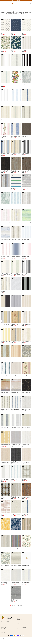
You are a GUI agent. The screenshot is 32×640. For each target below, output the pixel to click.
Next (21, 605)
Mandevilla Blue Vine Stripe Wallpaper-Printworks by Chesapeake (15, 410)
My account (18, 624)
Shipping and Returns (19, 619)
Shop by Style (3, 628)
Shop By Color (3, 632)
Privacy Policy (18, 620)
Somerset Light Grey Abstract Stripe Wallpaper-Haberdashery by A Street (26, 410)
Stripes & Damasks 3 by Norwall (15, 136)
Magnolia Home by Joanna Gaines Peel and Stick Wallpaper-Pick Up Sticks (5, 33)
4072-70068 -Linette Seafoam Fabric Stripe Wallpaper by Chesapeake (5, 85)
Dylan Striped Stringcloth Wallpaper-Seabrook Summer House (5, 480)
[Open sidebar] (1, 321)
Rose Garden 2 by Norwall (4, 136)
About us (18, 623)
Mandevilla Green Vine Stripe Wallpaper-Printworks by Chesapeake (5, 410)
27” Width (18, 628)
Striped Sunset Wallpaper (4, 548)
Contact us (18, 618)
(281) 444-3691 (7, 621)
